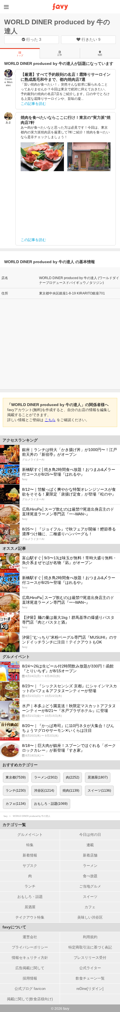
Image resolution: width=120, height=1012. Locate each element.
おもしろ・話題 (30, 897)
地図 (100, 55)
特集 (29, 845)
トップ (19, 55)
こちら (50, 420)
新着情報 (30, 855)
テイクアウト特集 (29, 917)
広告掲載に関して (29, 968)
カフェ (90, 907)
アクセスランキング (20, 440)
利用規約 (90, 937)
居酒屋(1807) (98, 777)
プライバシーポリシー (30, 947)
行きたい (90, 39)
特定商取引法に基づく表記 (90, 947)
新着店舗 (90, 855)
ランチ (30, 886)
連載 (90, 845)
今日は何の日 (90, 834)
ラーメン (90, 866)
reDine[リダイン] (90, 989)
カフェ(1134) (16, 804)
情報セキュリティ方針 (30, 958)
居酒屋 (30, 907)
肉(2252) (72, 777)
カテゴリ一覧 (14, 824)
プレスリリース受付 (90, 958)
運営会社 (30, 937)
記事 (59, 55)
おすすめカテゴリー (20, 765)
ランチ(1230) (16, 790)
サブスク (30, 866)
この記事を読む (33, 104)
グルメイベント (30, 834)
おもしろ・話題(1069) (51, 804)
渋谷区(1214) (44, 790)
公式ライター (90, 968)
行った (33, 39)
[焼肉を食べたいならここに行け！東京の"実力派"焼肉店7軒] (42, 156)
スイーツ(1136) (99, 790)
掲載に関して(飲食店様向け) (30, 999)
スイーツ (90, 897)
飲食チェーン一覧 (90, 978)
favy (6, 816)
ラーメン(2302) (45, 777)
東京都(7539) (16, 777)
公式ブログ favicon (30, 989)
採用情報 (30, 978)
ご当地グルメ (90, 886)
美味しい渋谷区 (90, 917)
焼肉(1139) (71, 790)
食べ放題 (90, 876)
